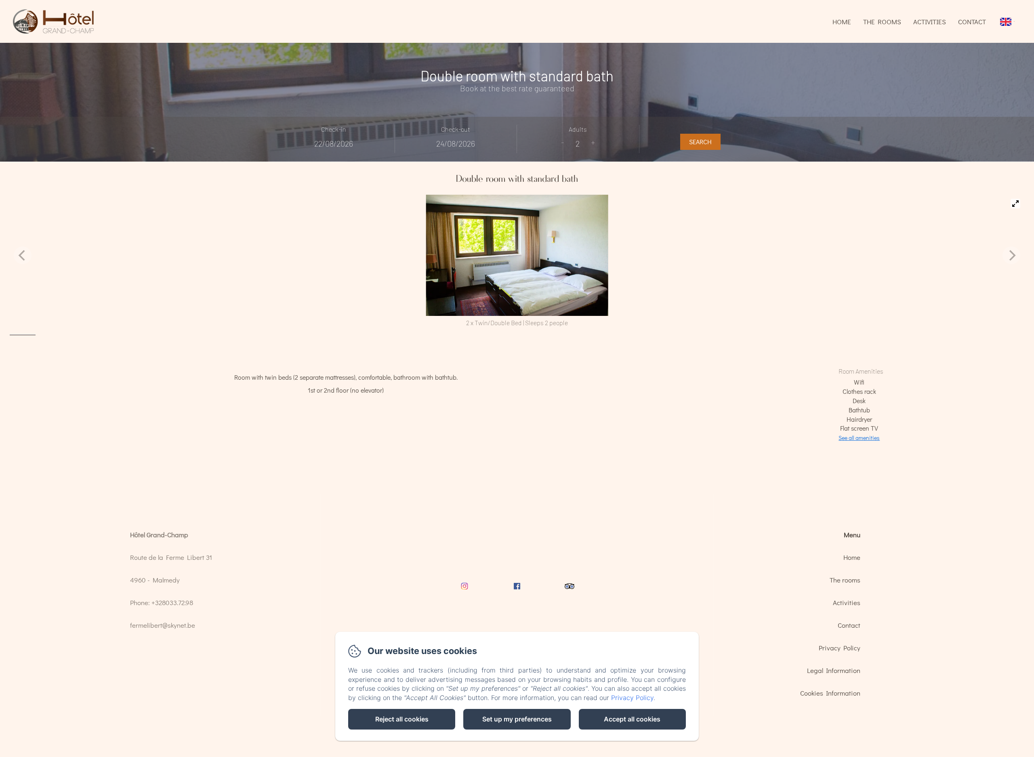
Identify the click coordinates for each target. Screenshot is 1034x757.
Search (700, 141)
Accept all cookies (632, 719)
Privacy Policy (839, 647)
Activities (929, 21)
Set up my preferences (517, 719)
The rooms (882, 21)
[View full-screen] (1015, 203)
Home (841, 21)
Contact (972, 21)
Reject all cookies (402, 719)
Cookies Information (830, 693)
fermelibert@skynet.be (162, 625)
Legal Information (833, 670)
